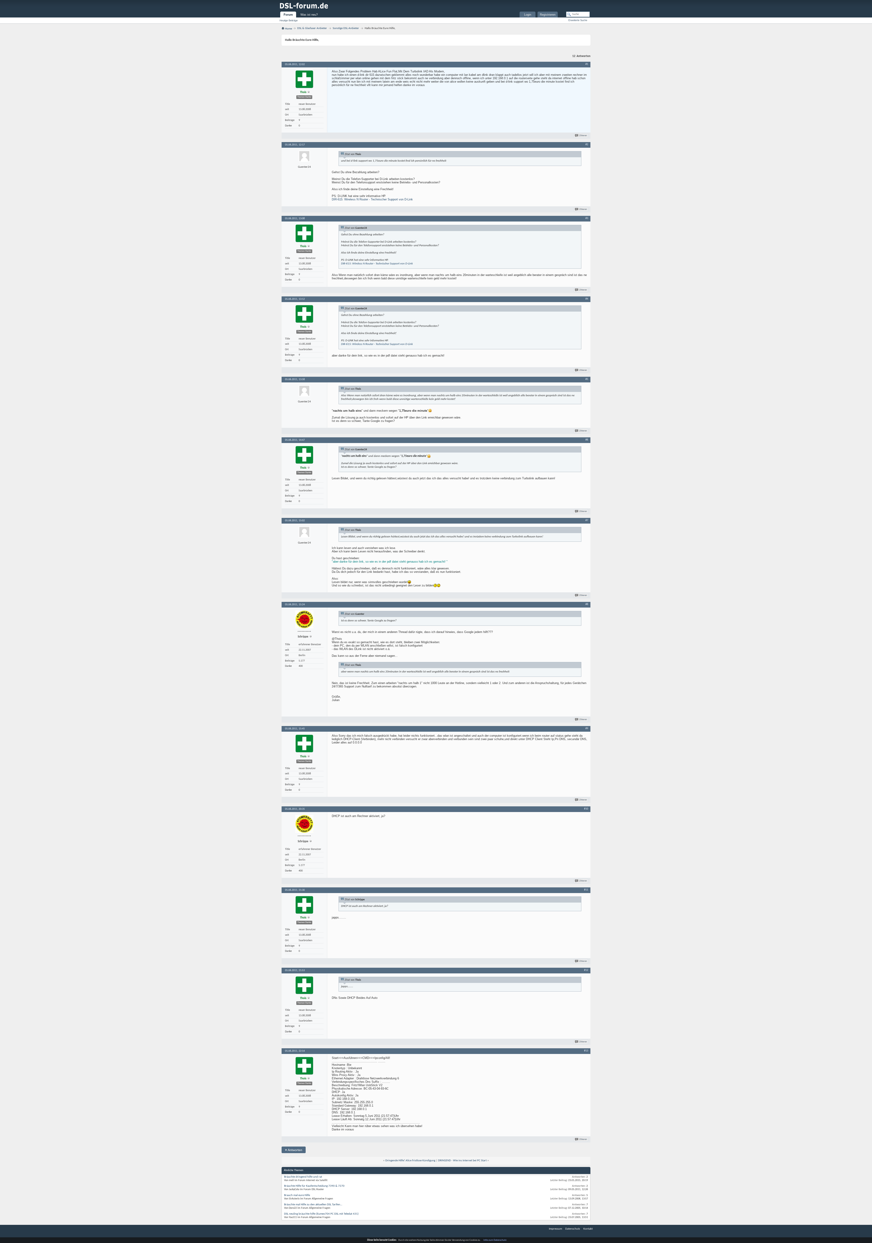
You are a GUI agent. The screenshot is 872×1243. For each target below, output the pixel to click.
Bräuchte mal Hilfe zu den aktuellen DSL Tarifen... (313, 1204)
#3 (586, 218)
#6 (586, 439)
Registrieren (547, 14)
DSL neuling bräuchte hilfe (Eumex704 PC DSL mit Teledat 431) (321, 1213)
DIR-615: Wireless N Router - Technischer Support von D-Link (372, 199)
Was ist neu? (309, 14)
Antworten (293, 1150)
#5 (586, 379)
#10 (586, 808)
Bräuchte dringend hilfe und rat (303, 1176)
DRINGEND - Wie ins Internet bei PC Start (462, 1160)
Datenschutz (572, 1228)
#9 (586, 728)
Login (527, 14)
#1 (586, 64)
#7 (586, 520)
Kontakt (588, 1228)
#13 (586, 1050)
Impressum (555, 1228)
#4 (586, 299)
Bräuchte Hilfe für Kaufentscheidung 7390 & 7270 (314, 1185)
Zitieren (583, 135)
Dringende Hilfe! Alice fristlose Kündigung (410, 1160)
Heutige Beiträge (289, 20)
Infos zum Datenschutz (494, 1240)
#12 (586, 970)
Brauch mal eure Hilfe (297, 1195)
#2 (586, 144)
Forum (288, 14)
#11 (586, 890)
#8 (586, 604)
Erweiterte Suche (577, 20)
